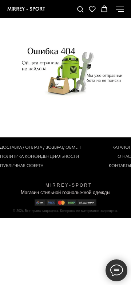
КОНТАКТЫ (120, 165)
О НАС (124, 156)
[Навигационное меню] (120, 9)
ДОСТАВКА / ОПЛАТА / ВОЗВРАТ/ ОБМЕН (40, 147)
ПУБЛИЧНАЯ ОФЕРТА (21, 165)
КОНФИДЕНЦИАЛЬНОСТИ (52, 156)
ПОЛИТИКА (12, 156)
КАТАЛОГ (121, 147)
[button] (80, 8)
